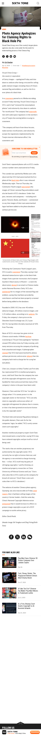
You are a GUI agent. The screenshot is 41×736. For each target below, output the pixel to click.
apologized (6, 292)
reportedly (33, 112)
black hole (15, 180)
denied (14, 285)
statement (9, 98)
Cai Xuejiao (8, 62)
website (32, 314)
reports (5, 494)
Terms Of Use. (33, 156)
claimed (5, 353)
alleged (29, 356)
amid (35, 491)
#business (5, 67)
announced (6, 504)
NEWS (4, 29)
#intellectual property (28, 65)
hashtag (28, 336)
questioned (26, 187)
